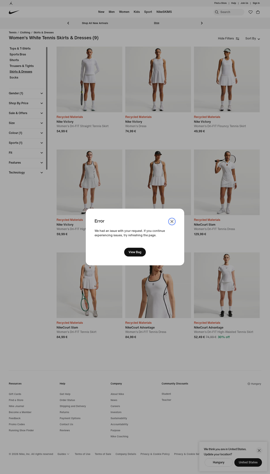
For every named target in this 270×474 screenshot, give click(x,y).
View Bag (135, 252)
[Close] (172, 221)
